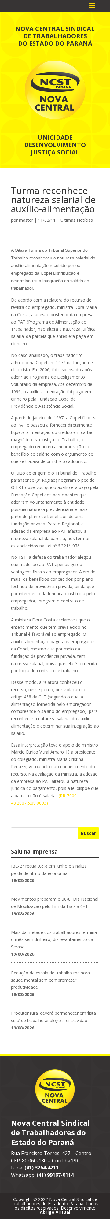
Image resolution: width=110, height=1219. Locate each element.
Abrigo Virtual (55, 1212)
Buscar (88, 833)
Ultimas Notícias (77, 220)
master (26, 220)
